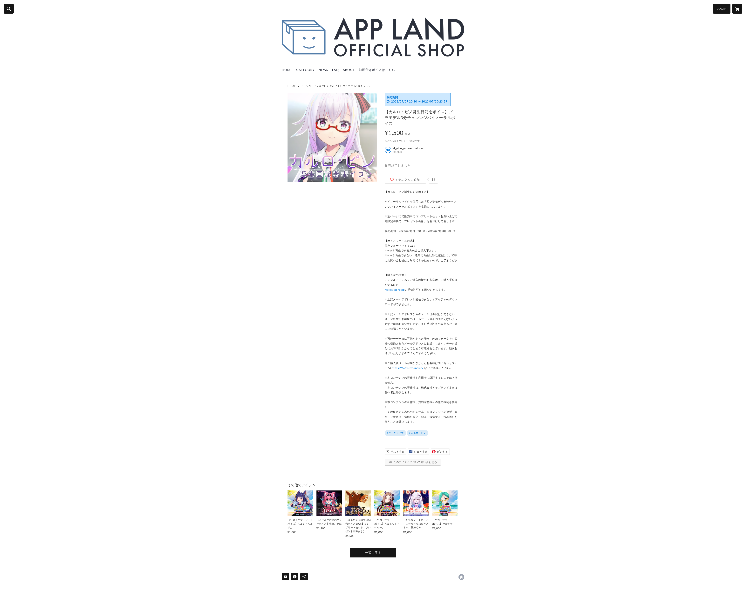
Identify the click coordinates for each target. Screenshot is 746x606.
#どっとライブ (395, 433)
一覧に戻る (373, 552)
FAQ (335, 69)
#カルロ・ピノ (417, 433)
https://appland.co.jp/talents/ (461, 577)
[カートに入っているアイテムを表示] (737, 9)
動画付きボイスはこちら (377, 69)
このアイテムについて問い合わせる (415, 462)
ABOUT (349, 69)
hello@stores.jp (395, 289)
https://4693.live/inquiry (407, 368)
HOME (287, 69)
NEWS (323, 69)
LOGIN (722, 8)
